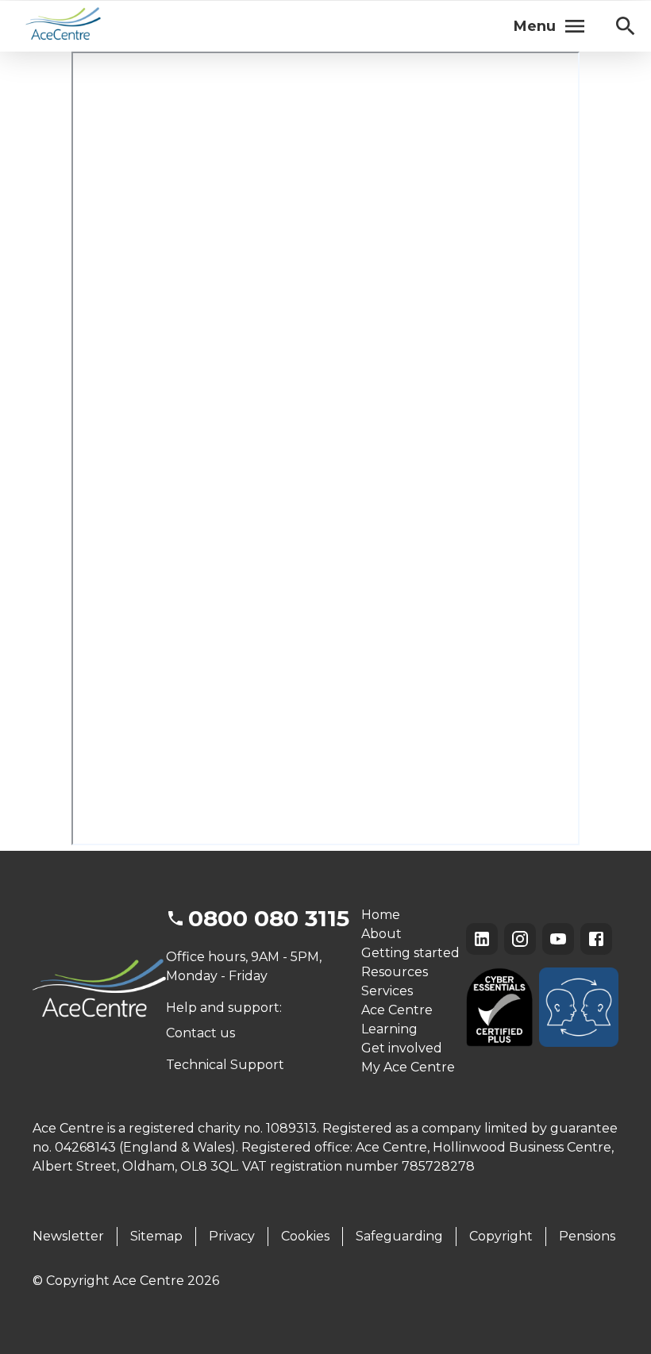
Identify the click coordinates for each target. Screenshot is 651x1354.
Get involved (401, 1048)
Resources (394, 971)
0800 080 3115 (268, 918)
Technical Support (225, 1064)
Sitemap (156, 1236)
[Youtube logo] (558, 939)
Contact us (200, 1033)
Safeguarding (399, 1236)
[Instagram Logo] (520, 939)
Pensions (587, 1236)
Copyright (501, 1236)
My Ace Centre (408, 1067)
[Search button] (625, 26)
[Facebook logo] (596, 939)
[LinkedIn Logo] (482, 939)
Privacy (232, 1236)
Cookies (305, 1236)
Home (380, 914)
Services (387, 990)
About (381, 933)
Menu (535, 26)
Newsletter (68, 1236)
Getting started (410, 952)
